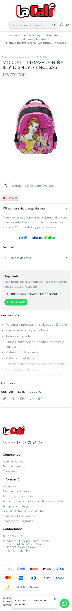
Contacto (9, 471)
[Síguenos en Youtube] (29, 442)
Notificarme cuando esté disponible (36, 294)
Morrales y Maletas (34, 39)
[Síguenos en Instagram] (19, 442)
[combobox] (33, 25)
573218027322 (16, 536)
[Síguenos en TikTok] (35, 442)
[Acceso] (61, 25)
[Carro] (67, 25)
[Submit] (54, 25)
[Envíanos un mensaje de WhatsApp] (64, 603)
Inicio (13, 35)
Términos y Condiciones (18, 496)
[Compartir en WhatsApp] (22, 398)
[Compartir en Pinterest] (31, 398)
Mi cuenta (9, 486)
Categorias (52, 35)
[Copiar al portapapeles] (40, 398)
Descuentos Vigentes (17, 491)
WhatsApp (18, 302)
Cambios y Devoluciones (19, 516)
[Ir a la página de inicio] (36, 10)
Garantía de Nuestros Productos (23, 511)
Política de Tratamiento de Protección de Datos (33, 501)
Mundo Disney (31, 35)
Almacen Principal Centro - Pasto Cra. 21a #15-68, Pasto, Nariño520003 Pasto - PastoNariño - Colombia (28, 545)
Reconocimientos (14, 466)
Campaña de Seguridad (18, 521)
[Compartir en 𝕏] (13, 398)
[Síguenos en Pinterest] (40, 442)
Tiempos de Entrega (16, 506)
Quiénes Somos (13, 461)
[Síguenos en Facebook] (24, 442)
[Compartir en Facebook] (4, 398)
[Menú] (4, 25)
